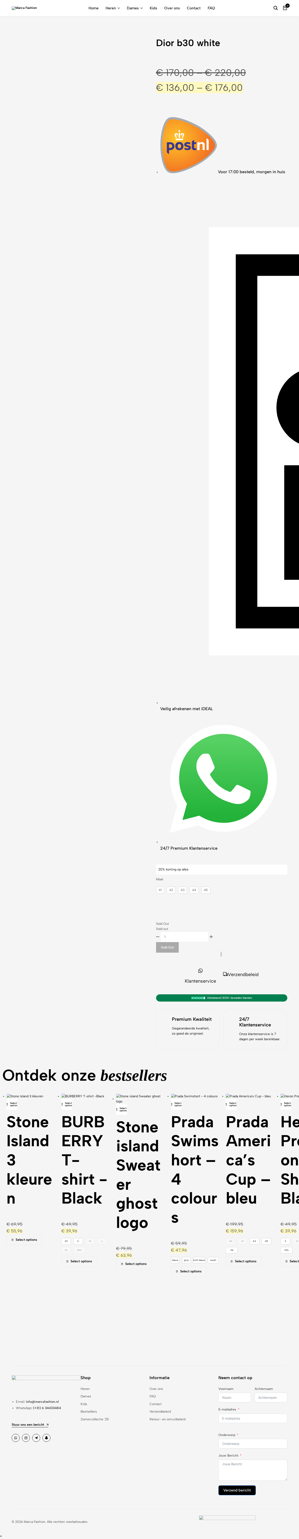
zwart (176, 1260)
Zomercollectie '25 (95, 1419)
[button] (14, 1125)
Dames (133, 8)
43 (183, 890)
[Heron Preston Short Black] (264, 1096)
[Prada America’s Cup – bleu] (210, 1096)
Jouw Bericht (228, 1456)
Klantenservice (200, 981)
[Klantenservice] (200, 970)
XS (28, 1241)
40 (193, 1241)
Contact (194, 8)
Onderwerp (226, 1435)
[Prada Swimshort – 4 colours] (156, 1096)
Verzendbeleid (243, 974)
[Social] (16, 1438)
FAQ (211, 8)
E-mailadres (227, 1409)
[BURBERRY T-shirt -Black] (45, 1096)
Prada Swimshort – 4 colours (157, 1169)
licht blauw (162, 1260)
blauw (138, 1260)
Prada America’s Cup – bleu (210, 1160)
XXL (41, 1250)
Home (94, 8)
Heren (111, 8)
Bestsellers (89, 1412)
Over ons (172, 8)
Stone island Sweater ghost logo (101, 1174)
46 (194, 1250)
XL (28, 1250)
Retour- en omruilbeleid (167, 1419)
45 (206, 890)
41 (160, 890)
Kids (153, 8)
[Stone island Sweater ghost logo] (103, 1099)
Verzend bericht (237, 1490)
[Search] (275, 8)
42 (171, 890)
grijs (148, 1260)
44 (194, 890)
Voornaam (225, 1389)
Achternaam (264, 1389)
